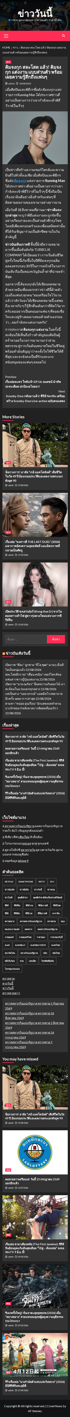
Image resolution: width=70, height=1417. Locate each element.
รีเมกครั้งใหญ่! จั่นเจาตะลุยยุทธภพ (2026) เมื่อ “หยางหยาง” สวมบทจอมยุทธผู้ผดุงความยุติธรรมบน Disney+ (34, 781)
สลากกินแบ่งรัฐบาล (29, 953)
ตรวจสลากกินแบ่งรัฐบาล (20, 826)
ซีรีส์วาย (29, 905)
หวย (22, 961)
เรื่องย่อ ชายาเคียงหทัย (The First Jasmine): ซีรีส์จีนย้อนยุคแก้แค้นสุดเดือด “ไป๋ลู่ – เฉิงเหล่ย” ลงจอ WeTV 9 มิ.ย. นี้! (34, 765)
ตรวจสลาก (10, 921)
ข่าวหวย (51, 889)
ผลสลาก (28, 929)
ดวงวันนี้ (7, 983)
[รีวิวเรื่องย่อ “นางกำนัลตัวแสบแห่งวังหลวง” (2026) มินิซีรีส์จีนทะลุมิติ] (35, 1355)
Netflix (9, 881)
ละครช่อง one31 (38, 945)
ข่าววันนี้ (35, 13)
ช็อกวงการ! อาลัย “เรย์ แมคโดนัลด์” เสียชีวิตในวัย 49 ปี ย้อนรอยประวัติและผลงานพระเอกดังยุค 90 (34, 476)
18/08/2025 (25, 83)
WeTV (41, 881)
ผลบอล (26, 843)
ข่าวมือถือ (24, 889)
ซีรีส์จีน (17, 905)
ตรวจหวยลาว (11, 993)
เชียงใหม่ (24, 837)
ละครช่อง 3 (20, 945)
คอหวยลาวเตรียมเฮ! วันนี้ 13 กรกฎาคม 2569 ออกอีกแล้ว (32, 751)
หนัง (45, 953)
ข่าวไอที (8, 897)
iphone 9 (23, 860)
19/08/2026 (23, 485)
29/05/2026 (23, 1256)
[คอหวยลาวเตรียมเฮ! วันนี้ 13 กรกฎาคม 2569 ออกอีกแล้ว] (35, 1152)
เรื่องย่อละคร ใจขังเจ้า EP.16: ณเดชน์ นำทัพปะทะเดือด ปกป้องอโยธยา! (33, 381)
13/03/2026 (23, 624)
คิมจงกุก (20, 181)
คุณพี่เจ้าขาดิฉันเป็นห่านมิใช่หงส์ (47, 897)
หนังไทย (56, 953)
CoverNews (54, 1406)
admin (11, 83)
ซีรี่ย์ (6, 913)
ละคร (7, 945)
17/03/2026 (23, 555)
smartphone (25, 881)
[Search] (63, 35)
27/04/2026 (23, 1390)
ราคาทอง (41, 937)
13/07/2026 (23, 1188)
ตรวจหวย (51, 921)
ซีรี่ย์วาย (28, 913)
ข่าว (8, 62)
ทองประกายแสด (12, 929)
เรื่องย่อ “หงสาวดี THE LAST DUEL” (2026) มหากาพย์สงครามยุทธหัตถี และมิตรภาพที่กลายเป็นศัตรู (32, 546)
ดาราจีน (56, 913)
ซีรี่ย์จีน (17, 913)
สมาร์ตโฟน (10, 953)
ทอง (63, 921)
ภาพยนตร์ (9, 937)
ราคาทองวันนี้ (56, 937)
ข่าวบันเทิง (9, 889)
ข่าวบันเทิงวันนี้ (18, 653)
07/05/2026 (23, 1325)
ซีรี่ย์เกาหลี (42, 913)
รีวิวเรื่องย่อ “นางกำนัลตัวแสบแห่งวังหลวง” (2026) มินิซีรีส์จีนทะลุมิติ (35, 795)
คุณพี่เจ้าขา (23, 897)
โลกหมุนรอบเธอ (12, 969)
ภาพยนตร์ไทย (25, 937)
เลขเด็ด (32, 961)
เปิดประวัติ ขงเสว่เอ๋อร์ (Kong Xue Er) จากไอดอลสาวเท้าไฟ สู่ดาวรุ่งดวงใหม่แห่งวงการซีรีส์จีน (33, 615)
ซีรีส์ (7, 905)
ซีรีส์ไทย (56, 905)
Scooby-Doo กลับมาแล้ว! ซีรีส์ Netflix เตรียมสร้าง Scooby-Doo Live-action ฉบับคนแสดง (35, 396)
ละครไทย (55, 945)
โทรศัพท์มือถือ (47, 961)
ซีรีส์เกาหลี (43, 905)
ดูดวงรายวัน (28, 849)
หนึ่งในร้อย (10, 961)
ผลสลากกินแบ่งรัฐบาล (47, 929)
